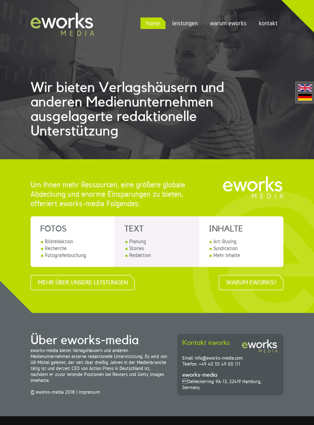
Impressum (89, 392)
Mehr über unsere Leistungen (83, 283)
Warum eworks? (251, 283)
